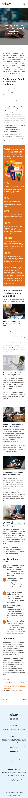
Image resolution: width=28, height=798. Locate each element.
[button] (24, 4)
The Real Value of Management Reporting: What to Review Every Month (14, 779)
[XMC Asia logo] (6, 4)
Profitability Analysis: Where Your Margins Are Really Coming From (14, 773)
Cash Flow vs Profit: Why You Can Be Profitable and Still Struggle (14, 776)
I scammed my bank (18, 682)
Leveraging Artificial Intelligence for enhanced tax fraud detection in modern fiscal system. (14, 686)
